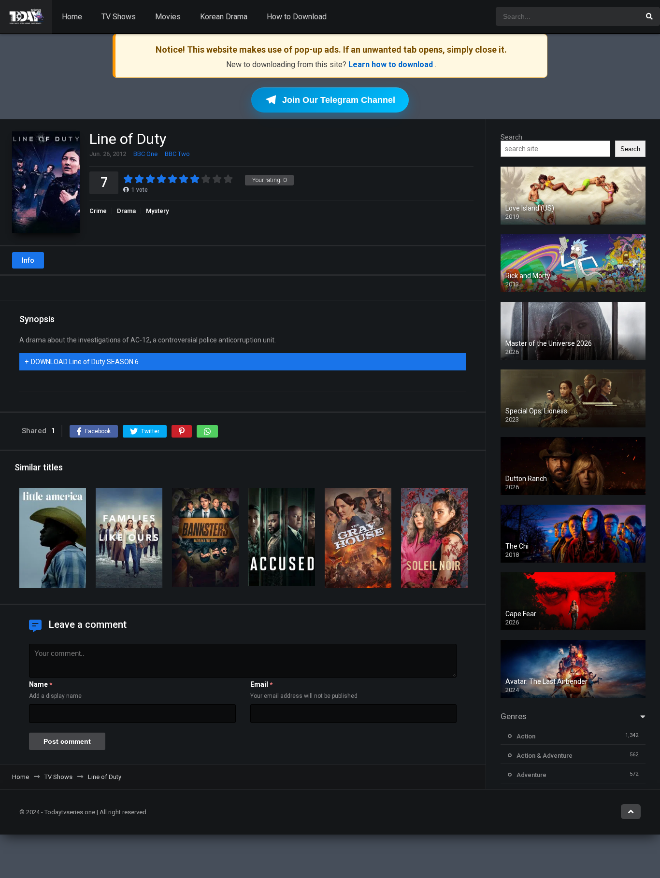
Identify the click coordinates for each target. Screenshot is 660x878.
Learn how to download (391, 64)
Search (511, 137)
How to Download (297, 16)
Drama (126, 211)
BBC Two (177, 153)
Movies (168, 16)
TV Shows (118, 16)
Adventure (531, 775)
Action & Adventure (545, 755)
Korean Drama (223, 16)
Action (526, 736)
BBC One (145, 153)
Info (28, 260)
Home (72, 16)
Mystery (157, 211)
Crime (98, 211)
